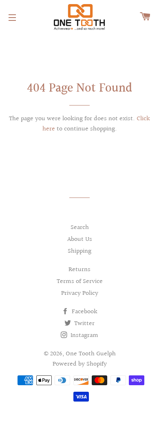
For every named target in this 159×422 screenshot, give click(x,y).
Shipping (79, 251)
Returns (79, 270)
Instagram (83, 335)
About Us (79, 239)
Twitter (84, 324)
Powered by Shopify (80, 364)
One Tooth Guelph (91, 354)
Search (80, 227)
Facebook (83, 312)
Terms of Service (80, 281)
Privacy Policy (79, 293)
